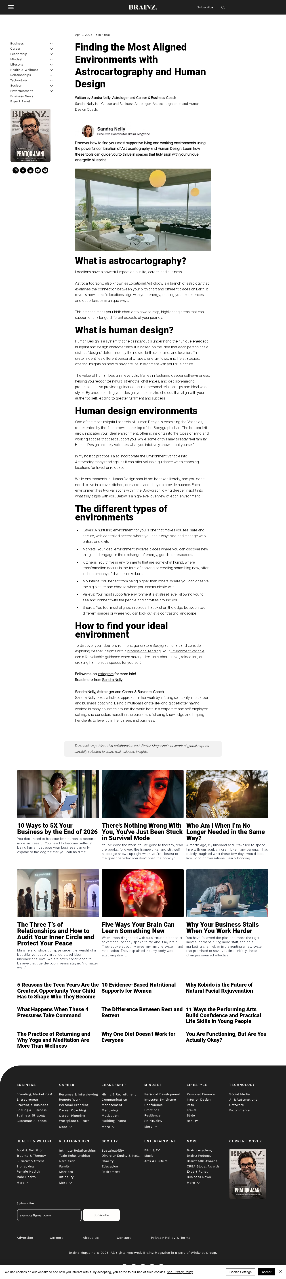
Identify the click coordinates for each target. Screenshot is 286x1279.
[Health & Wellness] (51, 70)
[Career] (51, 49)
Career (15, 49)
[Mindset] (51, 59)
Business (17, 43)
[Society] (51, 86)
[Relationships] (51, 75)
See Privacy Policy (180, 1272)
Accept (266, 1272)
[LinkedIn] (30, 170)
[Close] (280, 1271)
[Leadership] (51, 54)
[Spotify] (45, 170)
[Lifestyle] (51, 64)
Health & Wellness (24, 70)
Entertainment (21, 91)
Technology (18, 80)
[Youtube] (38, 170)
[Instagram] (16, 170)
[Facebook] (23, 170)
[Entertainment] (51, 91)
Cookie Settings (240, 1272)
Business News (21, 96)
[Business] (51, 43)
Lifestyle (16, 64)
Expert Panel (20, 101)
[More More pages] (70, 1127)
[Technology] (51, 80)
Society (15, 85)
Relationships (20, 75)
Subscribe (205, 7)
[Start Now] (58, 845)
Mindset (16, 59)
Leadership (18, 54)
